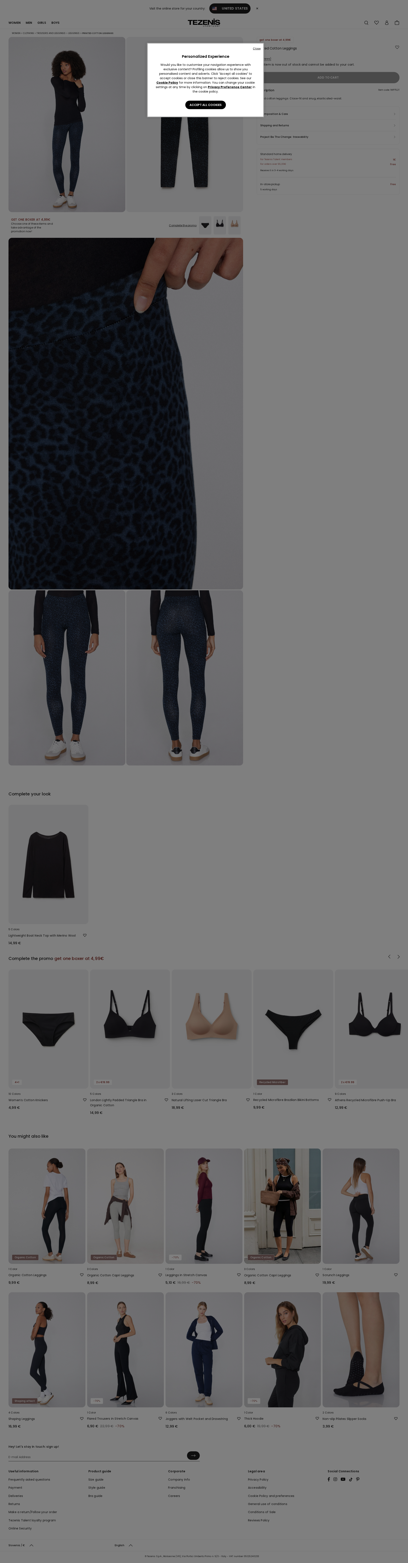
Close (257, 48)
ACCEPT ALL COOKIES (206, 105)
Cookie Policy (167, 82)
